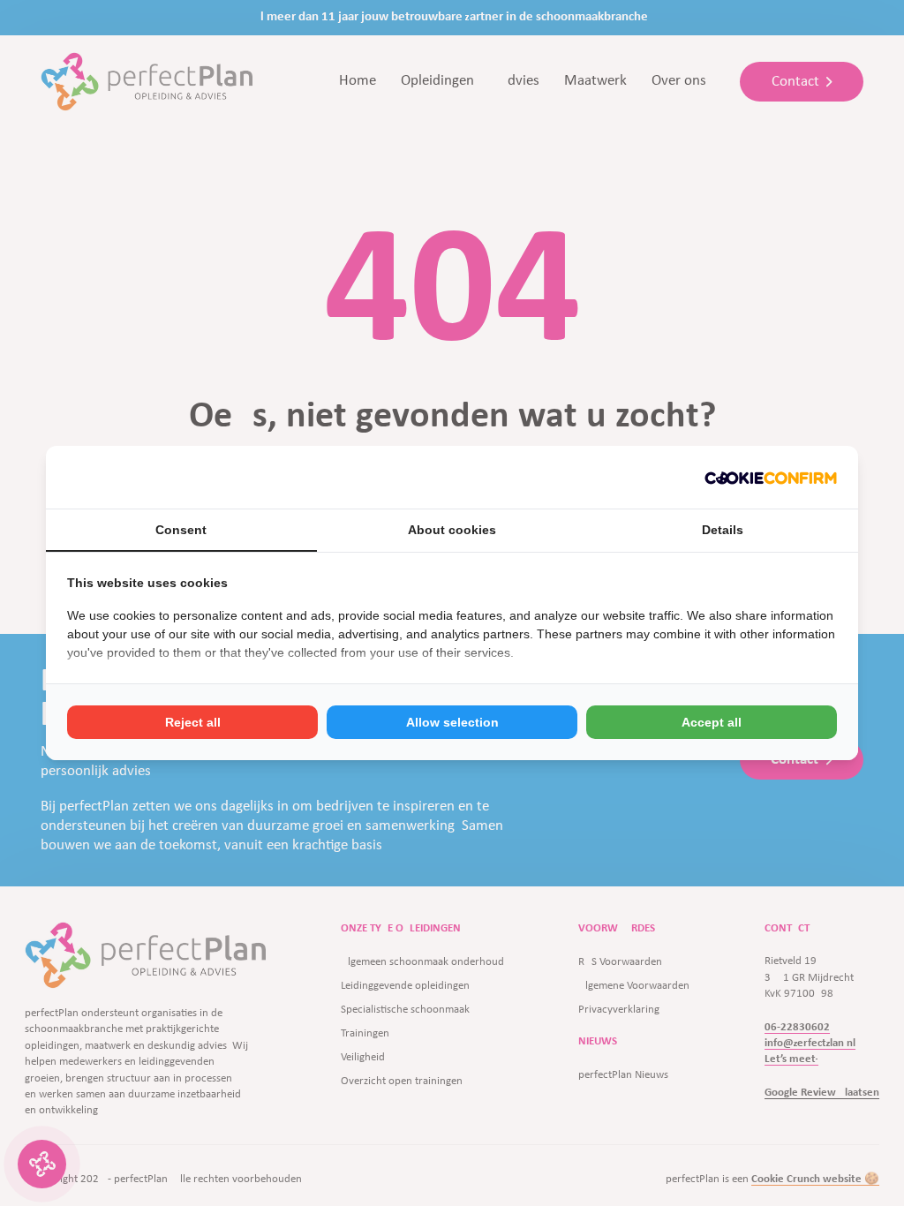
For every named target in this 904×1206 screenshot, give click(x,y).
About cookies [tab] (452, 530)
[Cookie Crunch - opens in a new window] (770, 476)
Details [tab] (722, 530)
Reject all (193, 722)
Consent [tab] (181, 530)
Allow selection (452, 722)
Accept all (712, 722)
